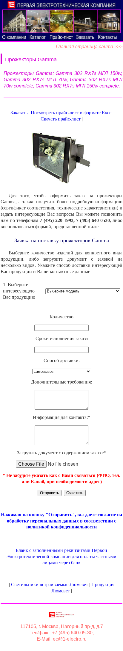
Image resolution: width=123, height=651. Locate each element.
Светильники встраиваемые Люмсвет (49, 584)
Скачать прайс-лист (61, 118)
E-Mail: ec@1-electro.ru (62, 638)
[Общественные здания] (14, 21)
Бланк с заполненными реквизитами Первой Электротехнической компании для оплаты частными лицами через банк (61, 556)
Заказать (18, 112)
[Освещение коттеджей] (109, 21)
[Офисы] (38, 21)
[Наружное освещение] (85, 21)
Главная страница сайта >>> (89, 46)
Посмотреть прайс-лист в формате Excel (72, 112)
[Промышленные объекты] (61, 21)
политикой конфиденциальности (61, 526)
